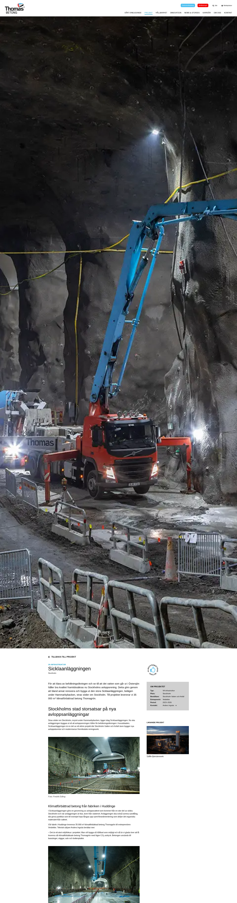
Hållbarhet (161, 13)
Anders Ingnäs (168, 705)
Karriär (207, 13)
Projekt (149, 13)
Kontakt (228, 13)
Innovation (175, 13)
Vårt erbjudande (133, 13)
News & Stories (192, 13)
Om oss (217, 13)
